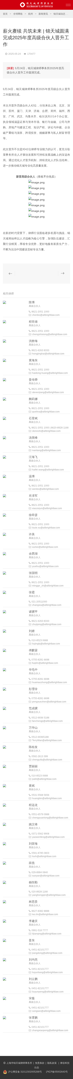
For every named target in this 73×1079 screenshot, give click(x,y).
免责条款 (39, 1063)
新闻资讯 (43, 13)
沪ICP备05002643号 (57, 1071)
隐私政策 (52, 1063)
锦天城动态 (59, 13)
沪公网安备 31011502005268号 (25, 1071)
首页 (5, 13)
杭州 (30, 13)
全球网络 (18, 13)
